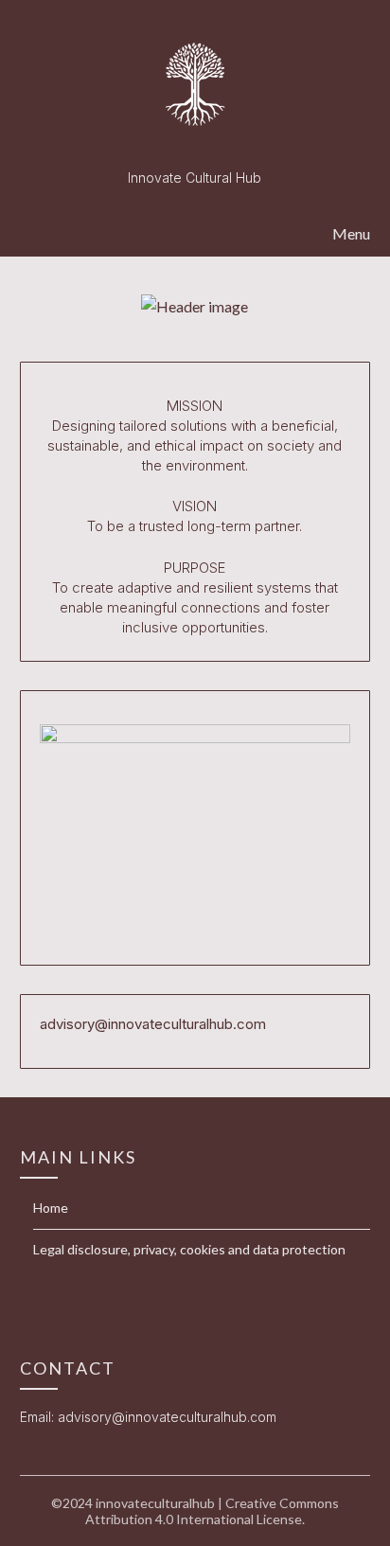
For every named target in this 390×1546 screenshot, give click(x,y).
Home (50, 1207)
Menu (351, 233)
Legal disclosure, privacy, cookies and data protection (189, 1249)
